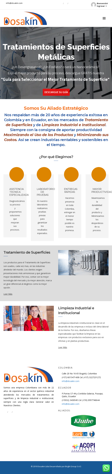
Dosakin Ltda (44, 466)
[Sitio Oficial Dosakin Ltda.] (25, 18)
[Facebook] (61, 3)
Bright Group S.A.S (73, 466)
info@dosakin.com (70, 381)
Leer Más (8, 294)
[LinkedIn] (66, 3)
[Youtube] (70, 3)
